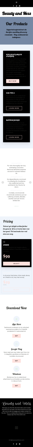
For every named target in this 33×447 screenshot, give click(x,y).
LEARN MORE (14, 108)
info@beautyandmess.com (16, 440)
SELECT (16, 263)
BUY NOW (12, 81)
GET (16, 336)
